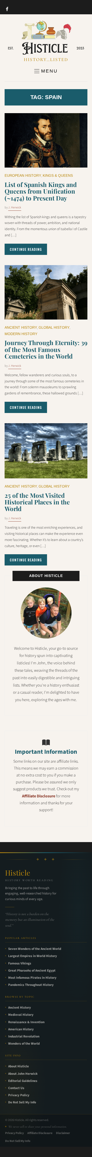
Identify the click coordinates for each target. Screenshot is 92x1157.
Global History (54, 327)
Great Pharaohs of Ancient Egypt (31, 970)
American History (21, 1029)
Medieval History (20, 1014)
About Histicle (18, 1066)
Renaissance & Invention (26, 1022)
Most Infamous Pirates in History (32, 977)
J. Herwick (14, 207)
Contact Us (16, 1088)
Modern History (21, 334)
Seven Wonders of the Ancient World (34, 949)
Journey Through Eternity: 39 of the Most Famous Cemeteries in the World (46, 349)
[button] (46, 71)
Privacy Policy (18, 1095)
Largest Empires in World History (32, 956)
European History (23, 175)
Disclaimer (63, 1133)
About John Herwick (23, 1073)
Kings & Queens (58, 175)
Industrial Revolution (23, 1036)
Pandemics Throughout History (31, 985)
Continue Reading (26, 249)
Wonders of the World (24, 1043)
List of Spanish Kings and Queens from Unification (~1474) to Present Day (41, 191)
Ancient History (21, 327)
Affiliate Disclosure (38, 796)
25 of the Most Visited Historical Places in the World (37, 502)
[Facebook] (7, 9)
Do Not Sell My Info (22, 1102)
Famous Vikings (19, 963)
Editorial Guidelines (22, 1081)
